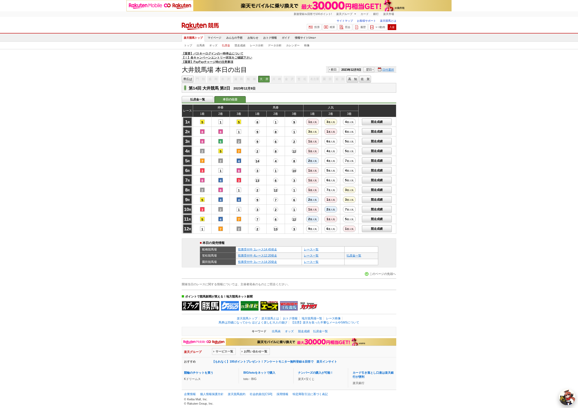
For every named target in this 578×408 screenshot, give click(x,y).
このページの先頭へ (382, 274)
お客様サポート (366, 20)
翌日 (369, 69)
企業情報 (190, 394)
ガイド (286, 37)
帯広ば (187, 79)
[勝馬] (210, 306)
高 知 (352, 79)
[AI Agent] (567, 397)
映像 (307, 45)
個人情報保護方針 (212, 394)
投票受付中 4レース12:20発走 (257, 255)
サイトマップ (345, 20)
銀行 (376, 14)
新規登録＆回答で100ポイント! (313, 14)
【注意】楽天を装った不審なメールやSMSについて (325, 322)
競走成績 (240, 45)
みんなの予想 (234, 37)
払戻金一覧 (197, 99)
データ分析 (275, 45)
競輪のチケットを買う (198, 372)
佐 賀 (365, 79)
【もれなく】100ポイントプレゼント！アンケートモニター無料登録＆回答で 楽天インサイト (274, 361)
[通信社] (250, 306)
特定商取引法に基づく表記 (310, 394)
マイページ (214, 37)
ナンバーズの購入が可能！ (315, 372)
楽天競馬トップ (193, 37)
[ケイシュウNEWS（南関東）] (230, 306)
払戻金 (226, 45)
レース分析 (256, 45)
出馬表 (201, 45)
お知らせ (252, 37)
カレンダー (293, 45)
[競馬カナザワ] (308, 306)
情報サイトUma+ (305, 37)
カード (365, 14)
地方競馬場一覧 (312, 318)
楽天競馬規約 (236, 394)
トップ (188, 45)
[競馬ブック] (191, 306)
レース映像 (333, 318)
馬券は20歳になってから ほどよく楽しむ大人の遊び (253, 322)
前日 (334, 69)
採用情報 (282, 394)
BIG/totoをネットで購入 (259, 372)
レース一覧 (311, 249)
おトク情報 (270, 37)
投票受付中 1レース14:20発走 (257, 262)
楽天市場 (388, 14)
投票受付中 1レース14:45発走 (257, 249)
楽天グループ (344, 14)
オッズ (213, 45)
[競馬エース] (269, 306)
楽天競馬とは (388, 20)
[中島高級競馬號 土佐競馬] (289, 306)
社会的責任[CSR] (261, 394)
